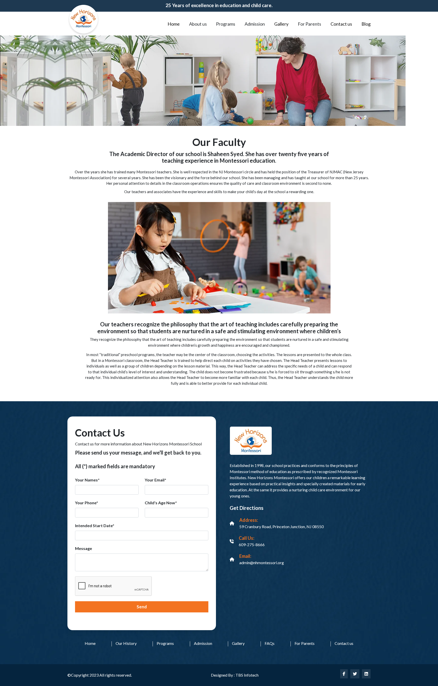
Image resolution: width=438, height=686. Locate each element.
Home (174, 24)
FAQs (270, 643)
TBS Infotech (247, 675)
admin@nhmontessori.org (261, 562)
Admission (203, 643)
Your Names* (87, 479)
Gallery (281, 24)
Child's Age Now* (161, 502)
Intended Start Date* (94, 525)
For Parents (305, 643)
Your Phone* (86, 502)
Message (83, 548)
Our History (126, 643)
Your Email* (155, 479)
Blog (366, 24)
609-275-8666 (252, 544)
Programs (165, 643)
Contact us (341, 24)
